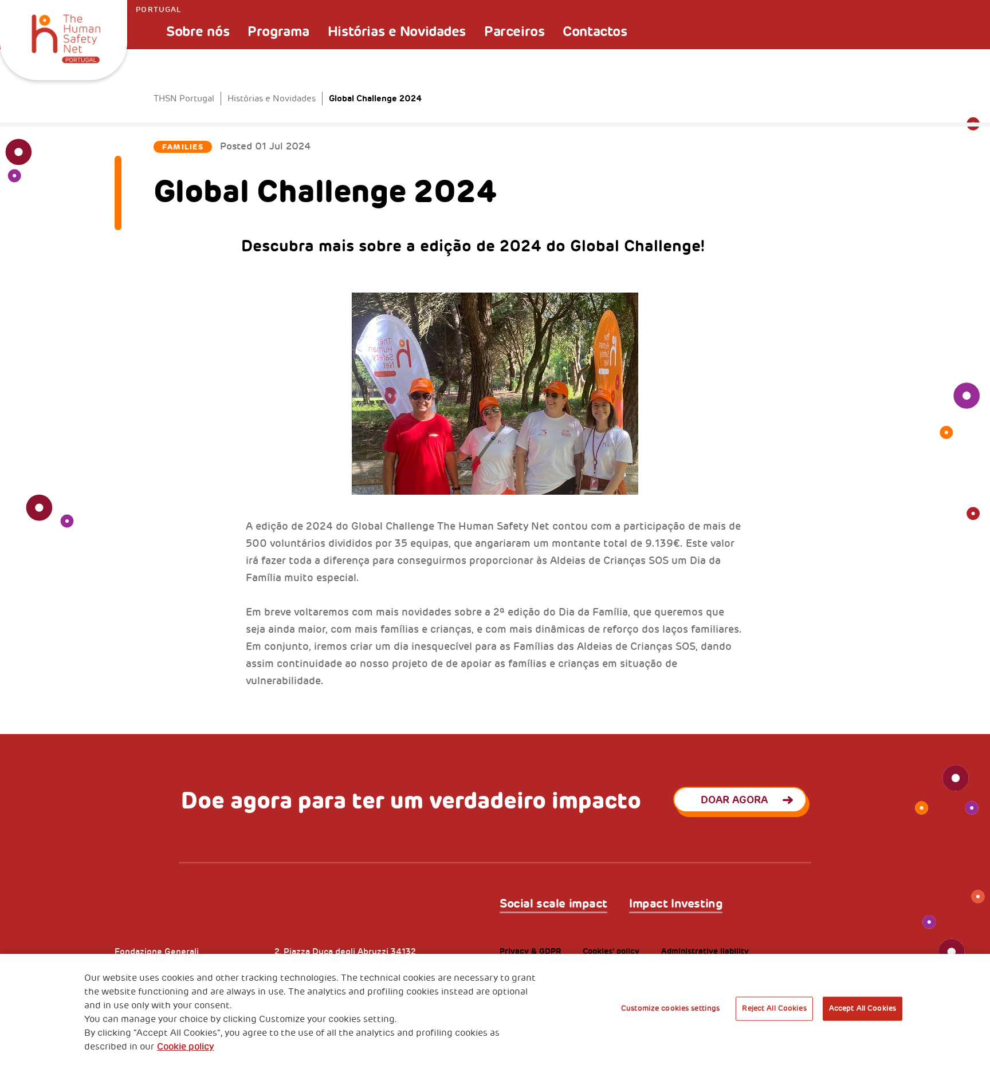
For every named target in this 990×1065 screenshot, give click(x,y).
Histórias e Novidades (397, 31)
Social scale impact (553, 904)
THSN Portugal (184, 98)
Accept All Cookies (862, 1008)
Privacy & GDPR (530, 951)
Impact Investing (675, 904)
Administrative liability (705, 951)
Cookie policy (185, 1046)
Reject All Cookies (774, 1008)
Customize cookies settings (670, 1008)
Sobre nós (197, 31)
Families (182, 147)
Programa (278, 31)
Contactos (595, 31)
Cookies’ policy (611, 951)
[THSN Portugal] (66, 35)
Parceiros (514, 31)
